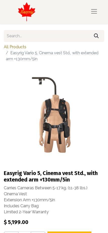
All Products (15, 46)
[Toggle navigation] (94, 12)
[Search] (96, 36)
